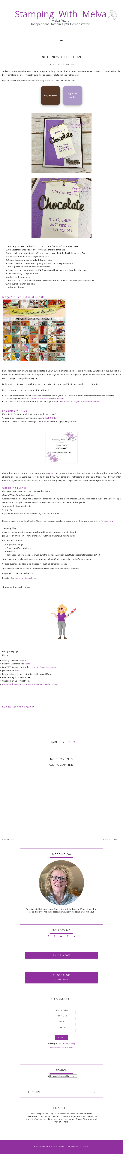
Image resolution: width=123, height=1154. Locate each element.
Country (61, 1028)
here (23, 660)
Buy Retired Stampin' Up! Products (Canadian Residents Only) (30, 684)
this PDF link (50, 418)
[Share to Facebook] (69, 742)
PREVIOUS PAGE (111, 840)
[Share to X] (64, 742)
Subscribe (61, 975)
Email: (61, 1022)
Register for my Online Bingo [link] (23, 578)
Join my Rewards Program (44, 667)
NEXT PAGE (9, 840)
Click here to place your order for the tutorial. (79, 401)
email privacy (69, 1043)
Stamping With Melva (54, 1147)
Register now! (107, 521)
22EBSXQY (51, 473)
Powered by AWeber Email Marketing (61, 1047)
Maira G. (84, 1147)
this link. (73, 421)
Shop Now (61, 955)
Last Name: (62, 1016)
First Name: (61, 1010)
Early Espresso (50, 95)
